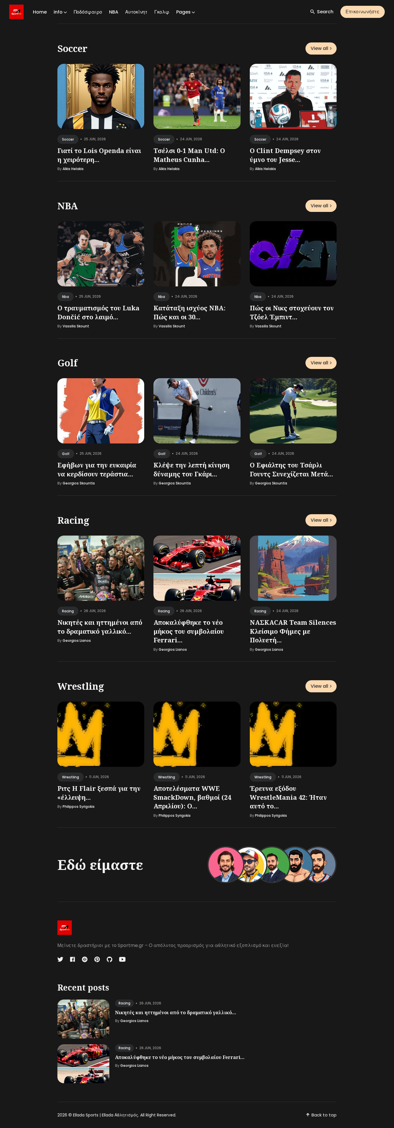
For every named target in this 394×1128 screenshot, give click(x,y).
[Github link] (109, 959)
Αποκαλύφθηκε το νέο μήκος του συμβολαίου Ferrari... (188, 631)
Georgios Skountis (79, 483)
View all (319, 48)
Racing (73, 520)
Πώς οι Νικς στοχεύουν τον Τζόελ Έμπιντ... (292, 312)
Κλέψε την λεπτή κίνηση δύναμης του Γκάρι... (191, 469)
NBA (113, 12)
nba (65, 296)
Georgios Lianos (77, 640)
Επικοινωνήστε (363, 11)
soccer (68, 139)
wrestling (70, 777)
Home (40, 12)
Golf (67, 363)
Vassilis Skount (76, 326)
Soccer (72, 48)
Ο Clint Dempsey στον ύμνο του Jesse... (285, 155)
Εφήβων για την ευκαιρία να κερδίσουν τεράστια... (96, 469)
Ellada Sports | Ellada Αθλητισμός (105, 1115)
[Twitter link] (60, 959)
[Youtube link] (122, 959)
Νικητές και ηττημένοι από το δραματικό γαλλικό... (99, 626)
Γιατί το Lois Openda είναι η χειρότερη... (99, 155)
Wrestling (80, 686)
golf (66, 453)
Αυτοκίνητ (136, 12)
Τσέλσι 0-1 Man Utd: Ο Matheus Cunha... (189, 155)
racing (68, 610)
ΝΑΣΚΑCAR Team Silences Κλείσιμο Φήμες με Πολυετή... (293, 631)
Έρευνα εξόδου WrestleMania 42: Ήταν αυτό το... (288, 797)
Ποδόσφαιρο (88, 12)
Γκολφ (161, 12)
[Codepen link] (85, 959)
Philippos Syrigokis (79, 806)
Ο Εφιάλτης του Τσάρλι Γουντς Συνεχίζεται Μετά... (291, 469)
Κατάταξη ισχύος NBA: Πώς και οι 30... (189, 312)
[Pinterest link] (97, 959)
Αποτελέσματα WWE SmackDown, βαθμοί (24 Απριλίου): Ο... (192, 797)
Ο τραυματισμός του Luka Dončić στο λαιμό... (98, 312)
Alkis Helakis (73, 168)
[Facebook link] (72, 959)
